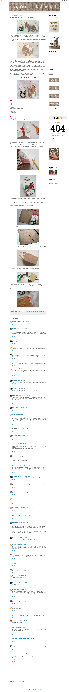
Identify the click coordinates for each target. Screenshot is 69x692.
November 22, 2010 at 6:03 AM (27, 653)
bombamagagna (15, 582)
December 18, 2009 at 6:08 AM (25, 582)
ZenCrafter (14, 522)
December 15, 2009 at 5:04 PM (22, 544)
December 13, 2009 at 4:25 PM (24, 361)
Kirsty (13, 568)
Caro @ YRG (15, 465)
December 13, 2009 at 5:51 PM (24, 395)
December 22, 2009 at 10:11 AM (21, 600)
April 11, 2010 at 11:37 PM (27, 627)
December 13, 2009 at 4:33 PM (21, 368)
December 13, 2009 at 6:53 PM (21, 414)
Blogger (39, 689)
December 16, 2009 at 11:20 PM (21, 568)
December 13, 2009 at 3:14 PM (23, 321)
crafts (29, 311)
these (41, 65)
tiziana (13, 407)
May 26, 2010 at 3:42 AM (29, 638)
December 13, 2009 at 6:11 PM (21, 407)
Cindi (13, 537)
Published (27, 12)
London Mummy (15, 455)
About (15, 12)
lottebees (14, 353)
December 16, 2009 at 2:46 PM (24, 562)
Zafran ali (14, 645)
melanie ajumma (15, 483)
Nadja (13, 388)
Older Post (44, 679)
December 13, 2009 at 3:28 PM (22, 328)
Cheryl (13, 589)
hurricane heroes (15, 613)
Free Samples (15, 515)
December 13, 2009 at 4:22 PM (22, 353)
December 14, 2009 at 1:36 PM (30, 507)
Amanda (14, 435)
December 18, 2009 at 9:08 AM (21, 589)
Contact (37, 12)
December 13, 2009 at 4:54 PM (21, 388)
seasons (38, 311)
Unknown (14, 544)
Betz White (14, 380)
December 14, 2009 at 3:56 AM (25, 455)
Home (11, 12)
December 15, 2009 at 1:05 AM (21, 537)
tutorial (11, 312)
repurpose (34, 311)
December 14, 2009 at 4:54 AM (24, 465)
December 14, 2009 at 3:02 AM (20, 443)
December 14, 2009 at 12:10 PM (21, 491)
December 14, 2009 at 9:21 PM (24, 515)
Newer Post (12, 679)
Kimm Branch (15, 395)
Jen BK (13, 414)
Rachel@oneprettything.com (18, 507)
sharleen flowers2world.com (18, 638)
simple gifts (42, 311)
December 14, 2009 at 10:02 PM (23, 522)
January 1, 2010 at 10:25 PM (25, 613)
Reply (13, 324)
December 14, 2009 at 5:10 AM (24, 476)
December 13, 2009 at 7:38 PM (24, 428)
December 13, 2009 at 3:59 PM (21, 340)
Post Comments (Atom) (19, 681)
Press (32, 12)
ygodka (13, 620)
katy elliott (14, 321)
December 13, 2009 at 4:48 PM (23, 380)
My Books (21, 12)
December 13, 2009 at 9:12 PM (22, 435)
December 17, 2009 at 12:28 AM (23, 575)
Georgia (14, 328)
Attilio (13, 368)
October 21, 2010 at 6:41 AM (21, 645)
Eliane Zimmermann (16, 553)
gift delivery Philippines (17, 627)
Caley (13, 491)
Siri (13, 443)
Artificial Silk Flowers (16, 653)
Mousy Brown (15, 476)
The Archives (51, 164)
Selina (13, 340)
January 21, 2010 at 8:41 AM (21, 620)
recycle (31, 311)
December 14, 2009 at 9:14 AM (25, 483)
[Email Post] (23, 311)
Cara (13, 600)
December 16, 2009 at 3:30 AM (27, 553)
